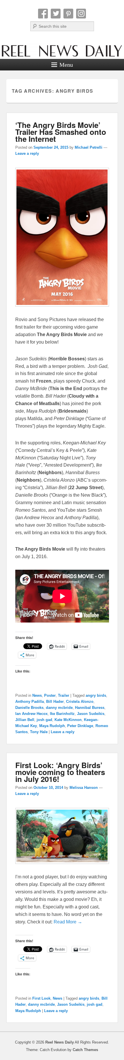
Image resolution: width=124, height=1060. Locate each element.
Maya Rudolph (52, 726)
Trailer (63, 695)
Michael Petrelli (88, 147)
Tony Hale (39, 732)
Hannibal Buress (89, 707)
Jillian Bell (24, 720)
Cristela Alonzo (79, 701)
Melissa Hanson (83, 787)
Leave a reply (27, 153)
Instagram (81, 13)
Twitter (56, 13)
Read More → (68, 921)
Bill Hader (55, 701)
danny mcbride (59, 707)
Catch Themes (85, 1050)
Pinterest (68, 13)
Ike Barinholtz (62, 713)
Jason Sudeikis (90, 713)
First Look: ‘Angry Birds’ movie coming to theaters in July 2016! (60, 772)
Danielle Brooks (29, 707)
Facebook (43, 13)
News (37, 695)
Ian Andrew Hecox (31, 713)
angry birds (96, 695)
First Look (41, 998)
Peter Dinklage (80, 726)
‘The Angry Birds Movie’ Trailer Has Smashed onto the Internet (60, 132)
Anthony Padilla (29, 701)
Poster (50, 695)
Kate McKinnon (68, 720)
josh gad (44, 720)
